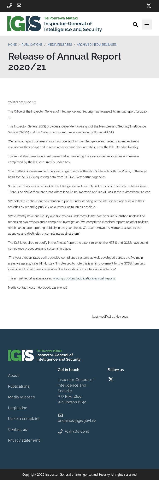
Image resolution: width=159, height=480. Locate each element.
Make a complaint (24, 418)
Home (12, 44)
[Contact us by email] (19, 5)
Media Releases (60, 44)
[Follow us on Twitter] (149, 5)
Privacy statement (24, 440)
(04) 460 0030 (77, 431)
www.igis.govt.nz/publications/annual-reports (84, 278)
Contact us (17, 429)
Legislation (17, 408)
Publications (32, 44)
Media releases (21, 397)
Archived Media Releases (97, 44)
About (13, 375)
